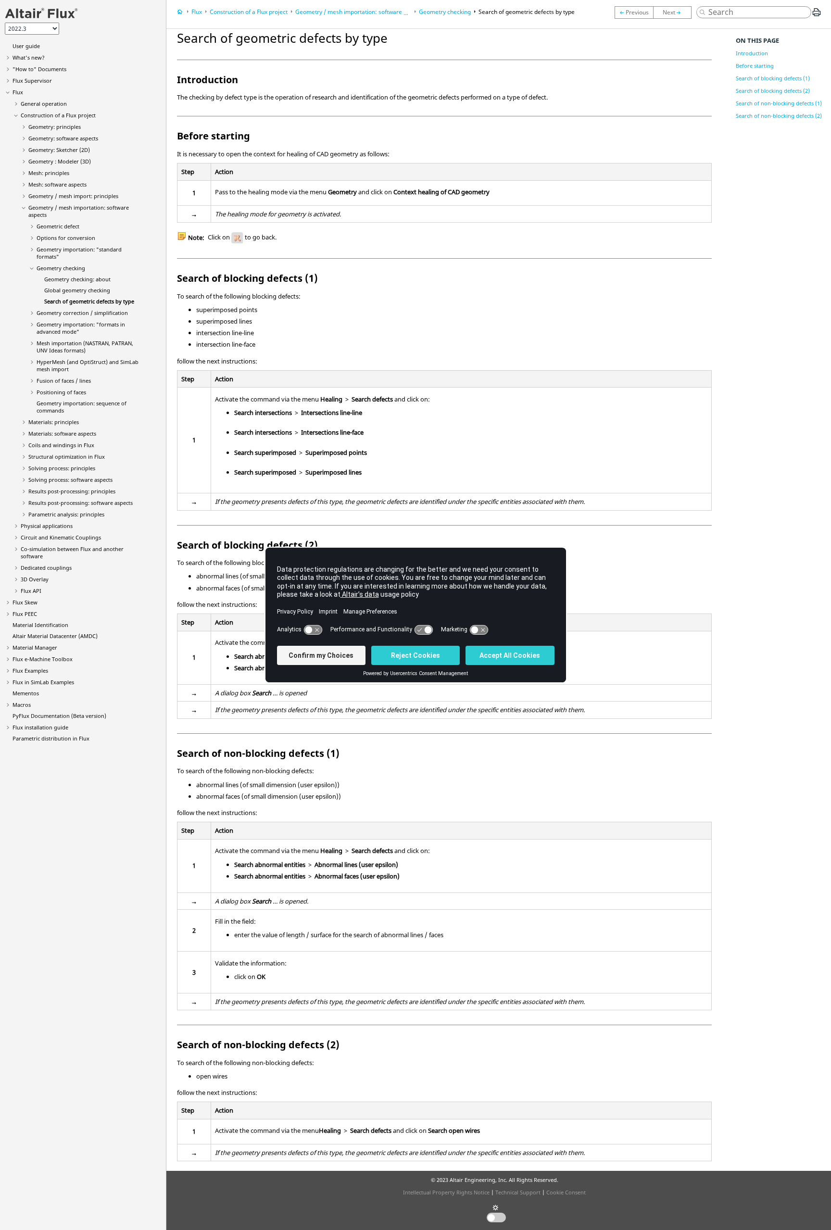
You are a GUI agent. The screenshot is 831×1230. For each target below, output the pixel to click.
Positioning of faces (61, 392)
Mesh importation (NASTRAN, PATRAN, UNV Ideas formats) (85, 346)
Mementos (26, 693)
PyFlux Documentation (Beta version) (59, 715)
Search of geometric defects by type (89, 301)
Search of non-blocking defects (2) (779, 115)
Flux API (31, 590)
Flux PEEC (25, 613)
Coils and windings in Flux (61, 445)
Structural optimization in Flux (66, 456)
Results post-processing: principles (71, 491)
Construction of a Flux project (58, 115)
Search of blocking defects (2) (773, 90)
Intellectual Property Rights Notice (446, 1192)
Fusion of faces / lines (64, 380)
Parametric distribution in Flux (51, 738)
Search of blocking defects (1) (773, 78)
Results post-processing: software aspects (80, 502)
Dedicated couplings (46, 567)
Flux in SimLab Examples (43, 682)
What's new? (29, 57)
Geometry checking (61, 268)
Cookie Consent (566, 1192)
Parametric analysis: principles (66, 514)
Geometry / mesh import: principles (73, 196)
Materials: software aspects (62, 433)
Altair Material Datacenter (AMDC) (55, 636)
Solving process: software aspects (70, 479)
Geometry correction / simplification (82, 312)
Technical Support (518, 1192)
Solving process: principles (61, 468)
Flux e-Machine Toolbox (43, 659)
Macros (22, 704)
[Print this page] (816, 16)
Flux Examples (30, 670)
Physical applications (47, 525)
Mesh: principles (48, 172)
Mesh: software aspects (57, 184)
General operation (44, 103)
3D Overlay (35, 579)
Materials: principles (53, 422)
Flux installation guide (40, 727)
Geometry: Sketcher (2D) (59, 149)
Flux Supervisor (32, 80)
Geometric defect (58, 226)
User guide (26, 46)
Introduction (752, 53)
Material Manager (35, 647)
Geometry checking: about (77, 279)
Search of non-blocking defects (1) (779, 103)
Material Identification (40, 624)
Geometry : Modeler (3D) (59, 161)
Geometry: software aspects (63, 138)
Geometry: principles (54, 126)
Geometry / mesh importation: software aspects (359, 12)
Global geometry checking (77, 290)
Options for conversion (66, 237)
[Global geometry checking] (634, 12)
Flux (18, 92)
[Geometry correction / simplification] (674, 12)
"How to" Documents (39, 69)
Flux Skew (25, 602)
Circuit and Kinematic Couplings (61, 537)
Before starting (755, 65)
